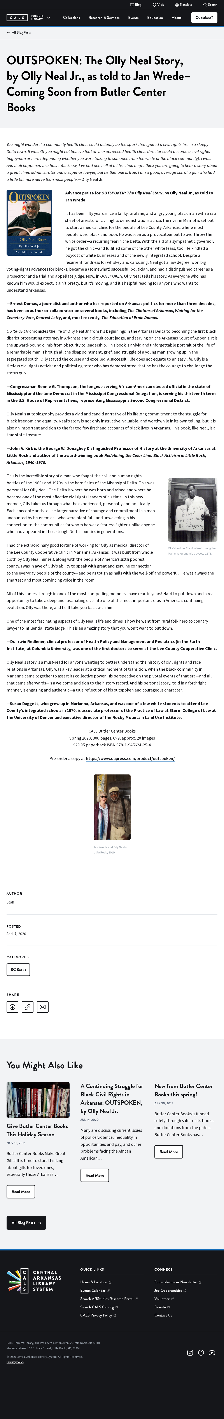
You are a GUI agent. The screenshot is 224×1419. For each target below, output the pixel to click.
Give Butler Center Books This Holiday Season (37, 1130)
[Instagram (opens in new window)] (190, 1352)
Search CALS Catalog (97, 1307)
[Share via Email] (43, 1007)
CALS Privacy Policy (96, 1315)
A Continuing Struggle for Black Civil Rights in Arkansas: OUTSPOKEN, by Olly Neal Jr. (111, 1098)
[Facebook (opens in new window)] (201, 1352)
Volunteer (162, 1299)
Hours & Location (93, 1282)
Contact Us (163, 1315)
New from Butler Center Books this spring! (183, 1090)
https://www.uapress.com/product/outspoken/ (130, 759)
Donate (160, 1307)
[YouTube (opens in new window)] (211, 1352)
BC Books (18, 969)
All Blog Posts (21, 32)
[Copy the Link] (27, 1007)
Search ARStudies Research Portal (106, 1299)
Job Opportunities (168, 1290)
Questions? (204, 17)
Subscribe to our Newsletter (175, 1282)
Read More (21, 1191)
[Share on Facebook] (12, 1007)
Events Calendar (92, 1290)
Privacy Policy (15, 1362)
